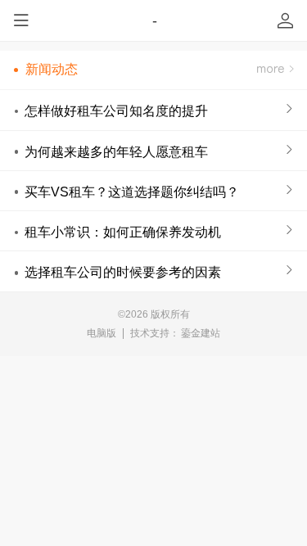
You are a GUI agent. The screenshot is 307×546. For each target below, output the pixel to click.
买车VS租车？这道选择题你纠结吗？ (132, 191)
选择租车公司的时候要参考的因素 (123, 271)
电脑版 (101, 332)
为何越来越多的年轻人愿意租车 (116, 151)
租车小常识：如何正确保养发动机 (123, 231)
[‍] (275, 70)
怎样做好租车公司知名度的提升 (116, 110)
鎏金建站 (200, 332)
